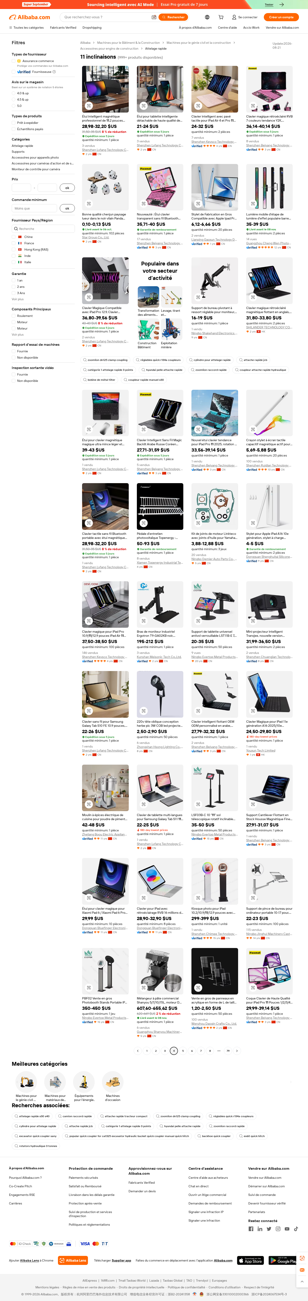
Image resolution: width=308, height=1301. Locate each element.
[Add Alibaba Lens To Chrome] (73, 1260)
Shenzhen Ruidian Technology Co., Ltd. (269, 465)
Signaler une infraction (204, 1220)
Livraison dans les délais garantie (92, 1195)
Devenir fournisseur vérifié (267, 1203)
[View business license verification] (195, 1294)
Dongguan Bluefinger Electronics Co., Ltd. (105, 928)
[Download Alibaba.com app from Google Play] (284, 1260)
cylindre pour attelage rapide (212, 360)
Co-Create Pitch (20, 1186)
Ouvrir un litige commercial (207, 1195)
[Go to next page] (237, 1051)
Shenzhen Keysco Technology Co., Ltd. (214, 141)
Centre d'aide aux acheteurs (208, 1177)
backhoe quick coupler (216, 1136)
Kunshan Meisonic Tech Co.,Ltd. (159, 657)
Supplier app (121, 1260)
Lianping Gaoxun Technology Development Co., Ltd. (214, 239)
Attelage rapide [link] (156, 48)
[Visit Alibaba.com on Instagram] (278, 1229)
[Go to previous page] (138, 1051)
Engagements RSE (22, 1195)
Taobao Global (172, 1280)
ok (67, 188)
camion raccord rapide (77, 1116)
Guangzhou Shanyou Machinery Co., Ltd (160, 1031)
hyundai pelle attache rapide (164, 369)
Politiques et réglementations (89, 1224)
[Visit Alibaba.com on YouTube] (287, 1229)
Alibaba (85, 42)
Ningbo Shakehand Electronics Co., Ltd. (214, 333)
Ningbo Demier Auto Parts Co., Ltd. (214, 559)
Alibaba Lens (29, 1260)
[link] (302, 1258)
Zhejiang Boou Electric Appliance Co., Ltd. (105, 834)
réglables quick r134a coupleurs (160, 360)
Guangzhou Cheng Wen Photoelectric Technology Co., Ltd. (269, 243)
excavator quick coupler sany (37, 1136)
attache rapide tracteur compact (126, 1116)
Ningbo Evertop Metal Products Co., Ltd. (214, 657)
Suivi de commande (262, 1195)
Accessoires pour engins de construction (109, 48)
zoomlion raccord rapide (211, 369)
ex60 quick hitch (254, 1136)
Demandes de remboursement (210, 1203)
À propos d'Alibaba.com (26, 1168)
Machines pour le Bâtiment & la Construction (128, 42)
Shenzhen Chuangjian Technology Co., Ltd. (269, 657)
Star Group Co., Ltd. (95, 237)
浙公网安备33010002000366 (228, 1294)
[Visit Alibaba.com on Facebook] (251, 1229)
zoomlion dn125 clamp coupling (107, 360)
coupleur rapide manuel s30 (146, 379)
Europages (219, 1280)
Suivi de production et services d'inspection (90, 1214)
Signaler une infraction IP (206, 1212)
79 (228, 1050)
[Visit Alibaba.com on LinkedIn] (260, 1229)
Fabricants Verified (142, 1182)
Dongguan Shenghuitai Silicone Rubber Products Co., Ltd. (269, 556)
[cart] (221, 18)
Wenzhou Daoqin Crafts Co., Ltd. (214, 1023)
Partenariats (256, 1212)
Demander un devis (142, 1191)
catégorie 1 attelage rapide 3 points (110, 369)
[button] (154, 17)
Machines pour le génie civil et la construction (199, 42)
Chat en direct (198, 1186)
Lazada (154, 1280)
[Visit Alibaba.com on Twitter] (269, 1229)
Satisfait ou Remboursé (85, 1186)
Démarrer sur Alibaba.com (266, 1186)
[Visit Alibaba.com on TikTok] (296, 1229)
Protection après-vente (85, 1203)
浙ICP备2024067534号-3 (269, 1294)
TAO (189, 1280)
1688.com (108, 1280)
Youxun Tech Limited (260, 750)
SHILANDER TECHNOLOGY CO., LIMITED (269, 327)
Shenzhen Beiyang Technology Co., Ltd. (269, 145)
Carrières (15, 1203)
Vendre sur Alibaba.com (264, 1177)
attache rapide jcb (255, 360)
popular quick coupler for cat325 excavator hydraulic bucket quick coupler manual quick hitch (129, 1136)
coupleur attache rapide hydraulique (263, 369)
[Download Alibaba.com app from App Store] (250, 1260)
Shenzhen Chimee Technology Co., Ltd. (214, 934)
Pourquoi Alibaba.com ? (25, 1177)
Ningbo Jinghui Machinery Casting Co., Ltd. (269, 934)
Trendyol (202, 1280)
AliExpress (90, 1280)
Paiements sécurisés (83, 1177)
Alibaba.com (223, 1260)
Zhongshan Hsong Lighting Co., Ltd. (160, 747)
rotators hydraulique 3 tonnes (38, 1146)
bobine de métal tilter (101, 379)
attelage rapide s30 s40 (34, 1116)
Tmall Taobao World (131, 1280)
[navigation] (43, 547)
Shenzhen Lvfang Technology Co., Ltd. (105, 150)
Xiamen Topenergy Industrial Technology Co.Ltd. (160, 562)
